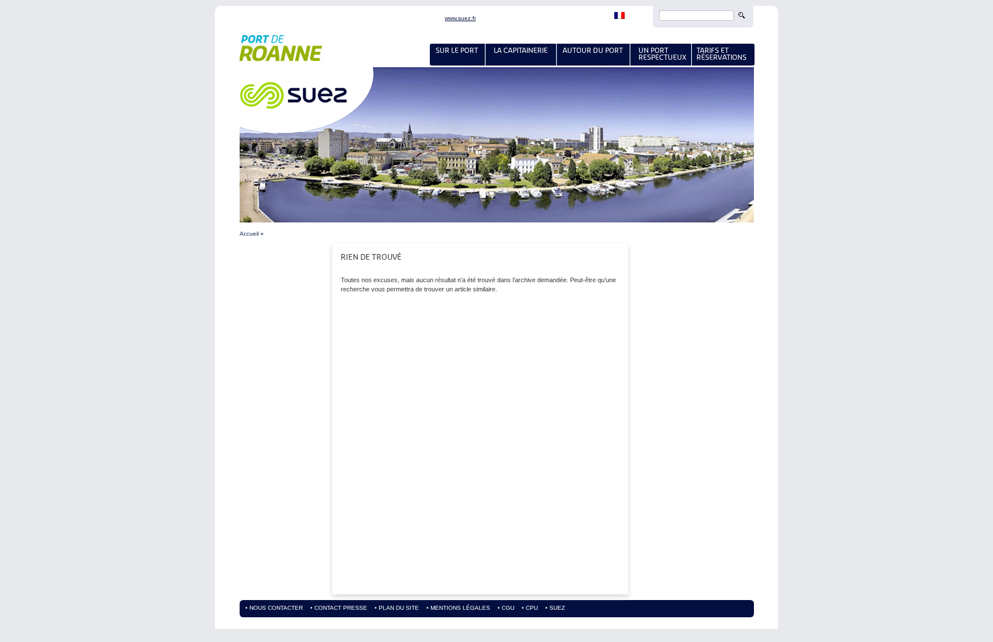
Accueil (249, 233)
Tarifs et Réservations (721, 54)
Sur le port (457, 50)
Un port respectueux (660, 54)
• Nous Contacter (274, 608)
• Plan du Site (397, 608)
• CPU (530, 608)
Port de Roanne (377, 51)
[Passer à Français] (619, 17)
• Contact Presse (338, 608)
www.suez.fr (460, 18)
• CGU (506, 608)
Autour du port (593, 50)
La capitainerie (521, 50)
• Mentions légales (458, 608)
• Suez (555, 608)
